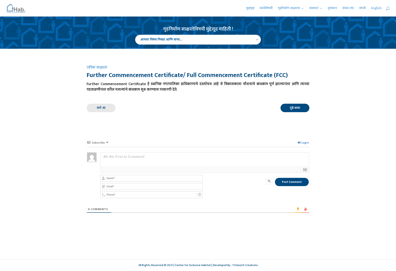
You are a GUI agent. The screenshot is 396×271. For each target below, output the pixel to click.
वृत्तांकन (332, 9)
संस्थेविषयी (266, 9)
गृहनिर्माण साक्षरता (289, 9)
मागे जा (101, 108)
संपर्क (362, 9)
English (376, 9)
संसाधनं (313, 9)
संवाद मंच (348, 9)
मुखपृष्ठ (250, 9)
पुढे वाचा (295, 108)
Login (305, 142)
